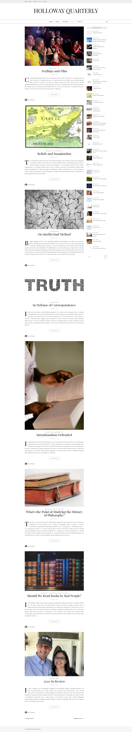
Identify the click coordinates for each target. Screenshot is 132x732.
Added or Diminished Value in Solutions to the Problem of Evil (100, 40)
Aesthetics (52, 68)
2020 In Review (54, 681)
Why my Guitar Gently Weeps (99, 213)
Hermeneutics (58, 432)
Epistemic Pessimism (97, 144)
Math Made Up (96, 206)
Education (48, 509)
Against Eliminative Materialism (97, 54)
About (30, 1)
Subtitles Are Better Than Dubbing (98, 47)
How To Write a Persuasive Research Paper (99, 68)
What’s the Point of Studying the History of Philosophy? (54, 513)
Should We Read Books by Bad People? (54, 596)
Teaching (35, 1)
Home (26, 1)
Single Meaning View (97, 158)
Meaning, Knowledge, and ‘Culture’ (99, 235)
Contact (45, 1)
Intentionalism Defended (54, 435)
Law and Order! (96, 227)
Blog (40, 1)
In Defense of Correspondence (54, 305)
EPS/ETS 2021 (96, 60)
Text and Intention (97, 241)
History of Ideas (58, 509)
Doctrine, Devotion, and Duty (99, 185)
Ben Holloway (31, 100)
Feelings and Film (54, 71)
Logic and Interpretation (98, 192)
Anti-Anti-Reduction (97, 74)
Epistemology (58, 151)
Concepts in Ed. (96, 171)
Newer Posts (78, 718)
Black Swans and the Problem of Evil (100, 151)
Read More (54, 94)
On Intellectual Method (54, 234)
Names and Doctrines (98, 165)
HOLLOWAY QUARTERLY (66, 10)
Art (58, 68)
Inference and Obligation (98, 199)
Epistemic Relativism (97, 32)
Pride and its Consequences (99, 248)
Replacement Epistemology (99, 220)
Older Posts (29, 718)
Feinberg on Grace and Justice (100, 178)
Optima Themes (37, 729)
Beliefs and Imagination (54, 154)
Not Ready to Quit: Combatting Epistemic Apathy (100, 82)
